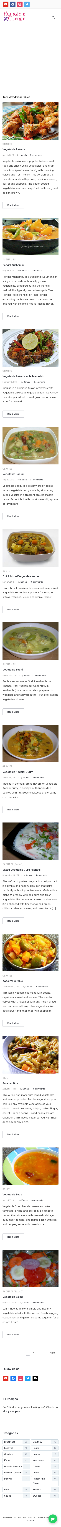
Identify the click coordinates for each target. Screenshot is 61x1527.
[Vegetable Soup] (31, 1149)
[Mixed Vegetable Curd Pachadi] (31, 824)
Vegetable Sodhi (13, 669)
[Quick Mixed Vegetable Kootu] (31, 531)
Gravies (7, 468)
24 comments (36, 480)
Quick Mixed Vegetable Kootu (21, 576)
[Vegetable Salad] (31, 1251)
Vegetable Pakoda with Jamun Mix (24, 376)
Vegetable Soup (12, 1194)
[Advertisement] (30, 63)
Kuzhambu (9, 259)
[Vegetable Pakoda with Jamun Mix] (31, 331)
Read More (13, 205)
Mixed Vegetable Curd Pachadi (22, 869)
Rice (5, 1077)
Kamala (23, 155)
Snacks (7, 144)
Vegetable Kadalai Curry (18, 771)
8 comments (39, 382)
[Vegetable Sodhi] (31, 624)
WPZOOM (30, 1521)
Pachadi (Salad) (13, 864)
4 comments (41, 875)
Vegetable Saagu (13, 474)
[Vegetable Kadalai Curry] (31, 726)
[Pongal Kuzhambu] (31, 220)
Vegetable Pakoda (14, 149)
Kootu (6, 570)
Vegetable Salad (13, 1296)
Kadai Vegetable (13, 980)
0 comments (36, 155)
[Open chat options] (52, 1518)
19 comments (36, 582)
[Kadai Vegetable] (31, 935)
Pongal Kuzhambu (14, 265)
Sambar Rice (10, 1083)
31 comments (39, 1089)
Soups (6, 1189)
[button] (57, 17)
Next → (54, 1352)
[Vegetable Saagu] (31, 428)
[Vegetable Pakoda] (31, 104)
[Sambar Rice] (31, 1038)
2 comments (36, 270)
